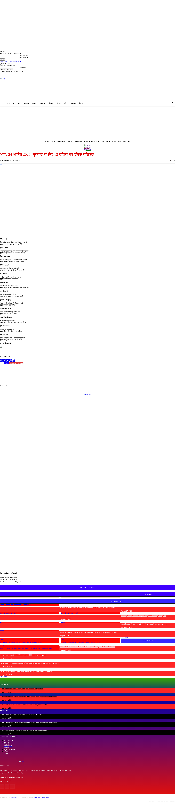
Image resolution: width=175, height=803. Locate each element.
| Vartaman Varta (15, 797)
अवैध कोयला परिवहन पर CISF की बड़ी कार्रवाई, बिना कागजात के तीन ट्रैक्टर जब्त (22, 689)
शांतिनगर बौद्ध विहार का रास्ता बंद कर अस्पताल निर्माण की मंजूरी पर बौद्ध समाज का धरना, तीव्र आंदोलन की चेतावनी (26, 648)
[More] (47, 376)
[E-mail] (1, 361)
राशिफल (87, 149)
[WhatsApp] (40, 376)
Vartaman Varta (6, 160)
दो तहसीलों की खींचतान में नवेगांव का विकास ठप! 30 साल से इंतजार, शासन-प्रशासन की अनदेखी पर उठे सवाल (87, 607)
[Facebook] (162, 73)
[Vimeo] (171, 73)
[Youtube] (174, 73)
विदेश (62, 639)
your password (23, 57)
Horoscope (13, 363)
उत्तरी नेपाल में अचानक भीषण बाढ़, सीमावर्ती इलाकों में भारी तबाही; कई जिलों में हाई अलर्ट (81, 642)
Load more (124, 637)
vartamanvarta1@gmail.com (15, 777)
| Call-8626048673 (45, 797)
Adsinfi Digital (37, 797)
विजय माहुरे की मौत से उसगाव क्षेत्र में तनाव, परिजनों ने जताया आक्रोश (18, 388)
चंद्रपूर (2, 645)
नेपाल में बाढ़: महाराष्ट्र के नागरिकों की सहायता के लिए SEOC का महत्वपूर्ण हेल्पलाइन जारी (143, 616)
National (20, 363)
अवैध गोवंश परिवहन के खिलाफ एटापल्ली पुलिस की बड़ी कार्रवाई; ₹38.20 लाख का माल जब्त (21, 642)
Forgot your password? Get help (10, 61)
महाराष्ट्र (2, 639)
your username (23, 55)
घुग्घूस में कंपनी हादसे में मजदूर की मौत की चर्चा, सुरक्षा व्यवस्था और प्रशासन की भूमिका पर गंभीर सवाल (26, 671)
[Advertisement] (87, 121)
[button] (172, 103)
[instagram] (14, 361)
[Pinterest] (33, 376)
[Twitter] (168, 73)
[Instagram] (165, 73)
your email (22, 67)
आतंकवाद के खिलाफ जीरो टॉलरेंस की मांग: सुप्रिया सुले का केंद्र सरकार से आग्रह (153, 388)
